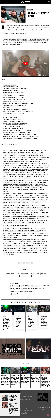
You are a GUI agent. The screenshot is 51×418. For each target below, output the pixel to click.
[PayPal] (49, 408)
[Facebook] (19, 263)
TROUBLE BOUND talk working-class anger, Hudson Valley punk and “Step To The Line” (13, 398)
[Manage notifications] (48, 415)
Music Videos (30, 9)
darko (17, 273)
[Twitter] (24, 263)
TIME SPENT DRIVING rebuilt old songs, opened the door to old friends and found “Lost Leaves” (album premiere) (5, 380)
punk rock (43, 273)
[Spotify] (47, 408)
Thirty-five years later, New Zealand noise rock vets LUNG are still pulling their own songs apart (6, 323)
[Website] (17, 294)
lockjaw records (25, 273)
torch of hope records (25, 275)
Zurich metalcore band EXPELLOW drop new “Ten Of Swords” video (18, 321)
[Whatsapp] (27, 263)
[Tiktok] (45, 408)
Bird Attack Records (9, 273)
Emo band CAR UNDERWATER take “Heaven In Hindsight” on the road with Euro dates (31, 321)
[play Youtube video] (25, 63)
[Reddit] (29, 263)
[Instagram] (15, 294)
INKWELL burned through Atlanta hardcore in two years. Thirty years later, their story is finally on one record (15, 380)
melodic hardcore (35, 273)
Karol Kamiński (14, 283)
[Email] (32, 263)
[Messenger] (21, 263)
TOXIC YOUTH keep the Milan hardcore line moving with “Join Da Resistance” (44, 321)
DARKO (16, 25)
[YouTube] (43, 408)
